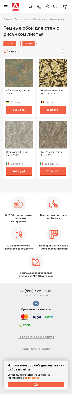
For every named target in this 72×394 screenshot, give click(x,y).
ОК (36, 384)
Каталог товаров (22, 19)
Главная (7, 19)
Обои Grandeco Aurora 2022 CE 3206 (52, 92)
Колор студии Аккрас (15, 7)
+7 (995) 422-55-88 (36, 291)
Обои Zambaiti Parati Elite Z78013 (51, 154)
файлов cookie (32, 377)
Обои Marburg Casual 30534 (17, 92)
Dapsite (46, 348)
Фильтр (14, 51)
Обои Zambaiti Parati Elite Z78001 (17, 154)
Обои (35, 19)
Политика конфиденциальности (36, 337)
